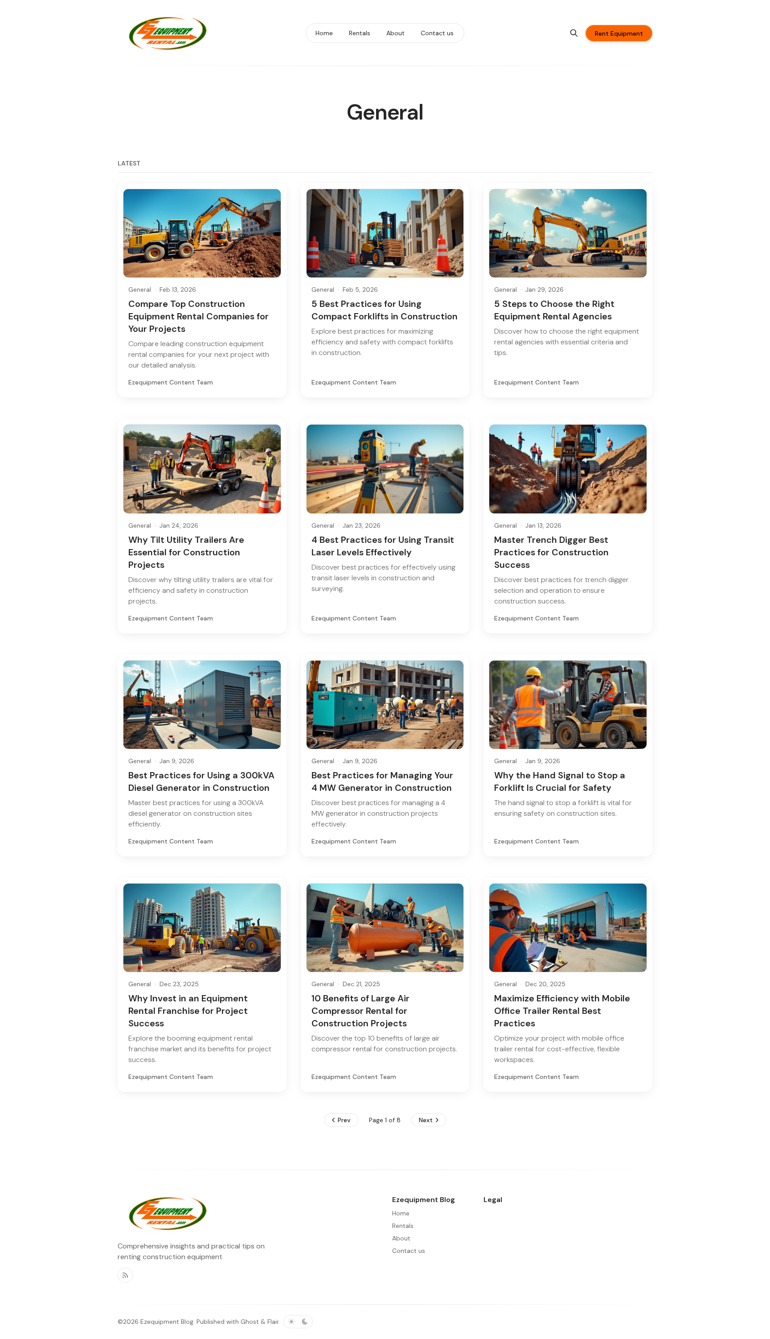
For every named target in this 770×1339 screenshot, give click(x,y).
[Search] (574, 33)
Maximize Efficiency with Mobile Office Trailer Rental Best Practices (562, 1010)
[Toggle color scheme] (298, 1321)
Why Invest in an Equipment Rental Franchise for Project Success (188, 1010)
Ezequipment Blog (166, 1322)
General (139, 289)
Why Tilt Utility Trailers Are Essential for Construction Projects (186, 552)
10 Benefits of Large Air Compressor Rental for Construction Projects (360, 1010)
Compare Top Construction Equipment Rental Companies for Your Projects (198, 316)
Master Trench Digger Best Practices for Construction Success (551, 552)
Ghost (250, 1322)
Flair (273, 1322)
